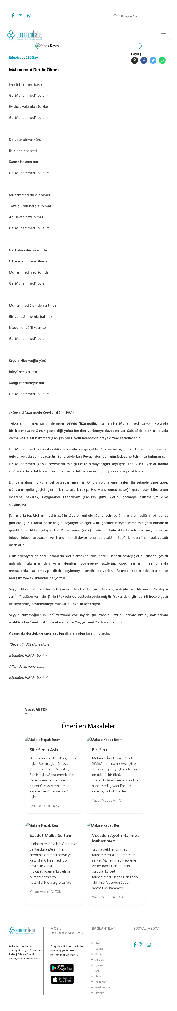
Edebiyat (16, 57)
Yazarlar (100, 982)
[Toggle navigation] (163, 35)
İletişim (99, 993)
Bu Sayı (100, 954)
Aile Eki (99, 960)
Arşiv (98, 976)
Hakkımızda (102, 987)
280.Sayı (32, 57)
